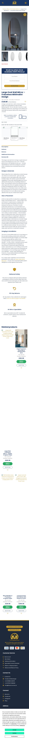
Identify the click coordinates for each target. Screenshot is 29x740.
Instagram (7, 698)
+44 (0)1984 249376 (10, 681)
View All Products (14, 630)
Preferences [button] (22, 725)
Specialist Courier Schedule (12, 663)
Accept (14, 729)
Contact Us (7, 676)
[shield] (14, 270)
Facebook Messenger (10, 678)
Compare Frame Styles (14, 626)
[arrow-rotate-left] (14, 289)
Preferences (14, 736)
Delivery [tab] (4, 149)
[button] (3, 3)
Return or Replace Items (11, 665)
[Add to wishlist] (26, 101)
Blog (6, 700)
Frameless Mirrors (15, 9)
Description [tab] (5, 146)
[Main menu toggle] (25, 3)
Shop (8, 9)
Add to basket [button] (8, 464)
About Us (7, 694)
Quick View (7, 467)
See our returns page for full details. (16, 298)
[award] (14, 305)
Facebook (7, 696)
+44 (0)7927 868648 (10, 683)
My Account (8, 657)
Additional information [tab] (8, 154)
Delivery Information (10, 661)
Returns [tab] (4, 152)
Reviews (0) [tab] (5, 157)
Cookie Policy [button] (14, 723)
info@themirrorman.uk (11, 685)
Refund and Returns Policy (11, 667)
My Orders (7, 659)
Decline (14, 733)
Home (4, 9)
